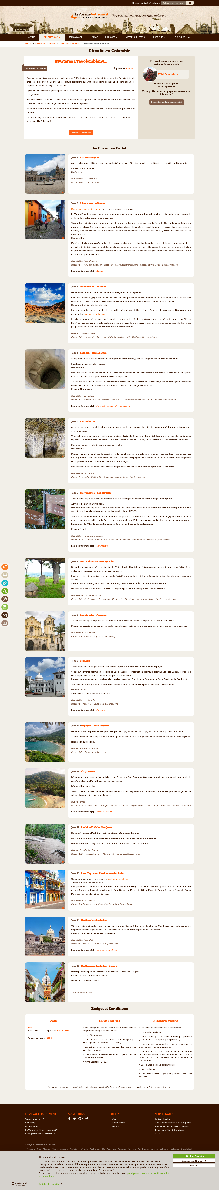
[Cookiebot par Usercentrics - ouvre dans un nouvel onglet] (19, 1184)
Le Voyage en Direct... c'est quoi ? (41, 1130)
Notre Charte (31, 1126)
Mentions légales (162, 1119)
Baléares (175, 1149)
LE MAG (94, 37)
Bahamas (164, 1149)
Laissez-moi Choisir (192, 1160)
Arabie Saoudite (97, 1149)
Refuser (194, 1165)
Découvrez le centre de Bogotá (86, 209)
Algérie (55, 1149)
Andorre (64, 1149)
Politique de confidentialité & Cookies (171, 1126)
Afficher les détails (49, 1184)
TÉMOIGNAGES (76, 37)
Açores (154, 1149)
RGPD (157, 1134)
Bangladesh (186, 1149)
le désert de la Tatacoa (95, 314)
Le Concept (30, 1122)
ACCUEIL (32, 37)
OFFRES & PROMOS (135, 37)
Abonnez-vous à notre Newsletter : (146, 3)
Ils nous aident (118, 1122)
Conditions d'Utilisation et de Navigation (172, 1122)
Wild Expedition (168, 74)
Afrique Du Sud (34, 1149)
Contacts (115, 1126)
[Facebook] (69, 1119)
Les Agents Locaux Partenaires (40, 1134)
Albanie (46, 1149)
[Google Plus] (81, 1119)
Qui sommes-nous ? (34, 1119)
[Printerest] (87, 1119)
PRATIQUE (158, 37)
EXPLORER (110, 37)
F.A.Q (113, 1119)
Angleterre (75, 1149)
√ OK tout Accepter (194, 1156)
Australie (132, 1149)
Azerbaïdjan (143, 1149)
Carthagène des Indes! (118, 879)
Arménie (122, 1149)
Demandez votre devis (81, 132)
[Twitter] (75, 1119)
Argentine (111, 1149)
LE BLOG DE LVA (182, 37)
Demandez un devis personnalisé (166, 102)
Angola (84, 1149)
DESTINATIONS (51, 37)
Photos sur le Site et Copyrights (169, 1130)
